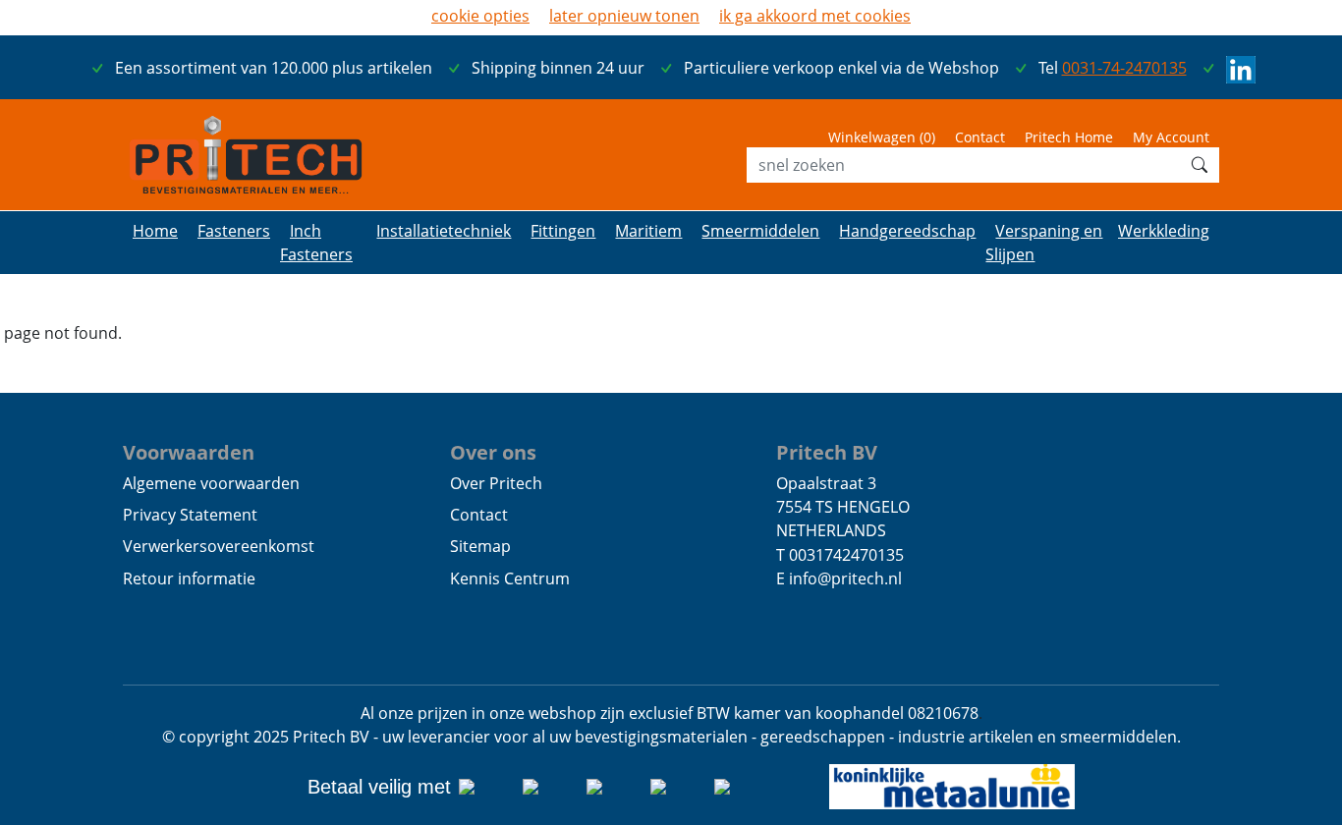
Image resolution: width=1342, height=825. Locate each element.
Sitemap (480, 546)
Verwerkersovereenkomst (218, 546)
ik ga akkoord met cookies (815, 16)
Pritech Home (1069, 137)
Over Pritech (496, 483)
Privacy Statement (190, 514)
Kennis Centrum (510, 578)
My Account (1171, 137)
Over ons (493, 452)
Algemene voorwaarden (211, 483)
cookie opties (480, 16)
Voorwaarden (188, 452)
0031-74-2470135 (1124, 68)
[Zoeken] (1199, 165)
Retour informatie (189, 578)
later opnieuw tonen (624, 16)
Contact (980, 137)
